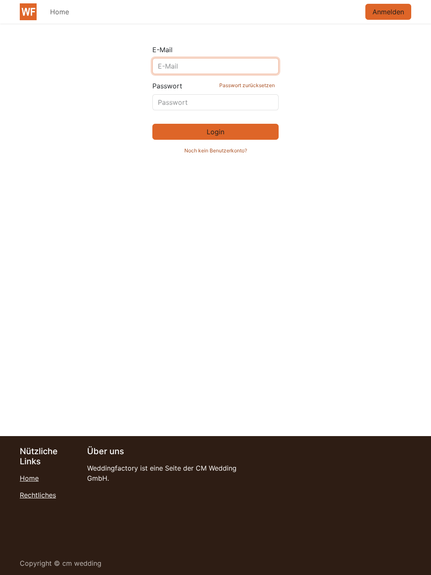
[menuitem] (59, 11)
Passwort (213, 86)
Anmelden (388, 12)
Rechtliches (38, 495)
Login (215, 132)
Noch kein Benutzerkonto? (215, 150)
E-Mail (162, 49)
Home (29, 478)
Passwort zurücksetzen (247, 85)
